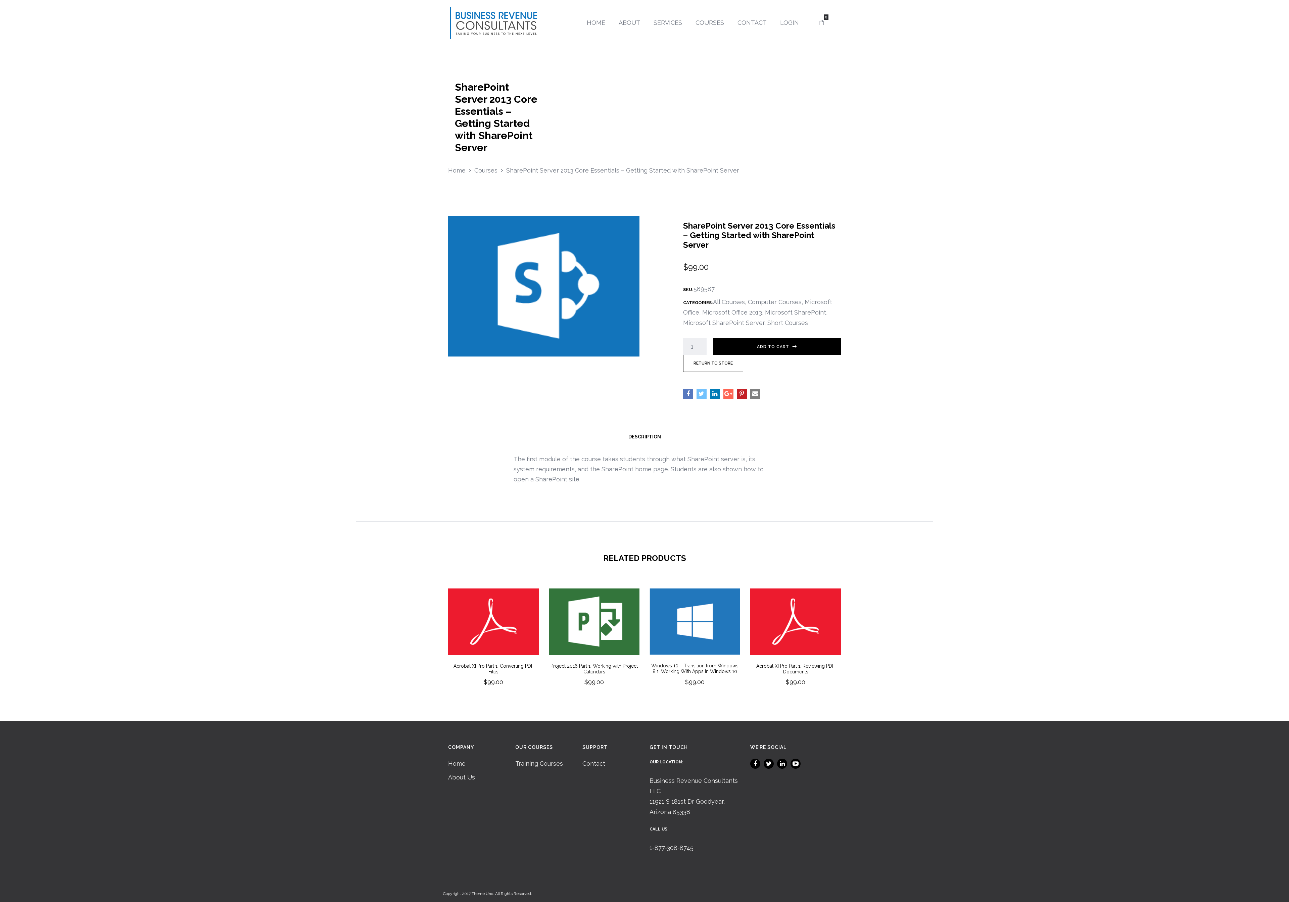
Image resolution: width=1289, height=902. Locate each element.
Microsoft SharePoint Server (723, 322)
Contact (593, 763)
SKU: (688, 289)
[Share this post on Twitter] (702, 394)
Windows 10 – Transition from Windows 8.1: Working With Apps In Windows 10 (694, 668)
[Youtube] (796, 764)
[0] (821, 23)
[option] (493, 646)
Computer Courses (775, 301)
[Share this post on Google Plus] (728, 394)
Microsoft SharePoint (795, 312)
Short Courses (787, 322)
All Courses (729, 301)
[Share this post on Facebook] (688, 394)
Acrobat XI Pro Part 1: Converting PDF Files (493, 668)
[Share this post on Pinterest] (742, 394)
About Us (461, 777)
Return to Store (713, 363)
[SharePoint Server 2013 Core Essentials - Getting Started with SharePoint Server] (543, 285)
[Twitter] (769, 764)
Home (457, 763)
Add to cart (773, 346)
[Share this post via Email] (755, 394)
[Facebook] (755, 764)
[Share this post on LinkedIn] (715, 394)
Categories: (698, 302)
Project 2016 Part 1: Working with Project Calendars (594, 668)
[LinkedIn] (782, 764)
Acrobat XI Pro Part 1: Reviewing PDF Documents (795, 668)
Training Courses (539, 763)
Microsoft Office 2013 (732, 312)
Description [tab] (644, 436)
